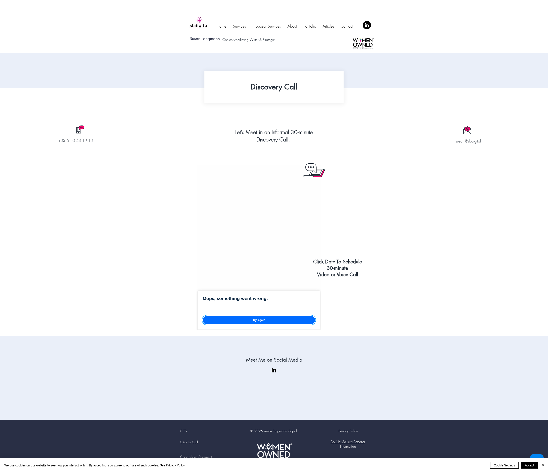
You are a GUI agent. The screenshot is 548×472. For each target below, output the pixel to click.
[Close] (542, 465)
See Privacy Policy (172, 465)
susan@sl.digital (468, 141)
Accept (529, 465)
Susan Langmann (205, 38)
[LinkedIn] (367, 25)
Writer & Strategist (263, 39)
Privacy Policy (348, 431)
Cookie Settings (504, 465)
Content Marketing (236, 39)
